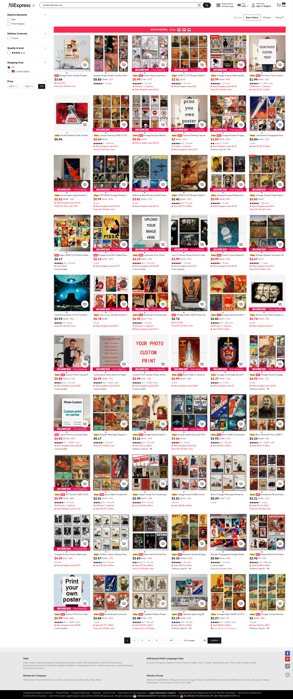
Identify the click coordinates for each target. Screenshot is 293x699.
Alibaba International (220, 680)
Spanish (170, 662)
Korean (225, 662)
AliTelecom (236, 680)
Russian (150, 662)
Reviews (80, 680)
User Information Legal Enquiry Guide (67, 696)
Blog (92, 680)
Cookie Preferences (80, 693)
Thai (232, 662)
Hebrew (246, 662)
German (186, 662)
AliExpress (174, 680)
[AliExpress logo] (19, 5)
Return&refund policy (65, 662)
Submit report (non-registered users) (115, 665)
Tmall (161, 682)
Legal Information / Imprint (162, 693)
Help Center (29, 662)
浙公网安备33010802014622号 (198, 696)
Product (38, 680)
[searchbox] (119, 5)
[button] (33, 5)
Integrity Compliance (66, 665)
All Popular (28, 680)
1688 (188, 682)
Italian (194, 662)
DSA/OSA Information (111, 662)
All (13, 67)
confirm (214, 640)
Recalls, (26, 668)
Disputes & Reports (45, 662)
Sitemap (96, 693)
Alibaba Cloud (202, 680)
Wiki (87, 680)
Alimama (184, 680)
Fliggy (192, 680)
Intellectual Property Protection (38, 693)
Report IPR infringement (88, 662)
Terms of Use (109, 693)
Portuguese (160, 662)
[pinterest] (287, 659)
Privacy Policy (62, 693)
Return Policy (37, 668)
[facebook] (287, 653)
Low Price (58, 680)
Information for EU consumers (132, 693)
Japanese (216, 662)
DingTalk (246, 680)
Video (98, 680)
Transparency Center (87, 665)
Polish (253, 662)
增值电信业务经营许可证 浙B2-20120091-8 (158, 696)
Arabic (238, 662)
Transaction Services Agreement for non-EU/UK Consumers (206, 693)
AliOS (182, 682)
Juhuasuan (256, 680)
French (178, 662)
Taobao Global (172, 682)
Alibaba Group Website (157, 680)
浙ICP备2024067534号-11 (227, 696)
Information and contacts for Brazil (39, 665)
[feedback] (287, 666)
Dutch (201, 662)
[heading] (72, 75)
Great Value (69, 680)
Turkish (208, 662)
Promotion (48, 680)
